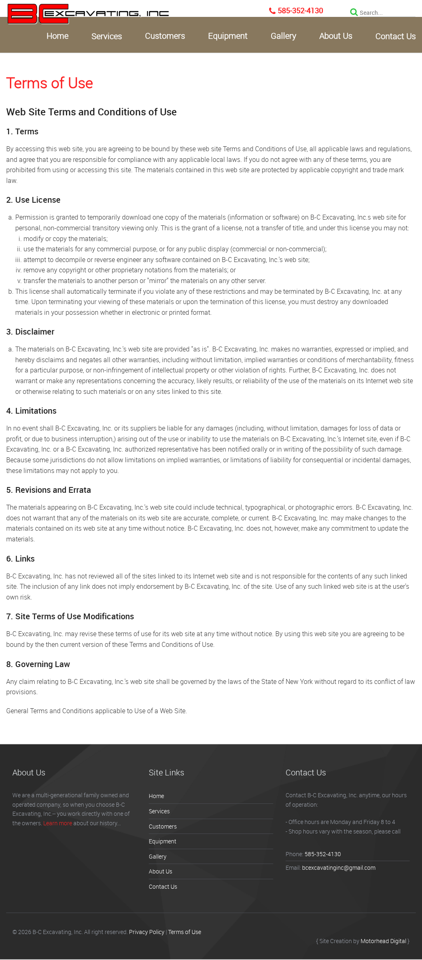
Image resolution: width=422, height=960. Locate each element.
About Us (335, 35)
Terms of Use (184, 932)
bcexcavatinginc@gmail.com (338, 867)
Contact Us (395, 36)
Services (106, 36)
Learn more (57, 823)
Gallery (283, 35)
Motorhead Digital (383, 941)
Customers (165, 35)
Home (57, 35)
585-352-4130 (300, 10)
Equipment (228, 35)
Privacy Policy (146, 932)
